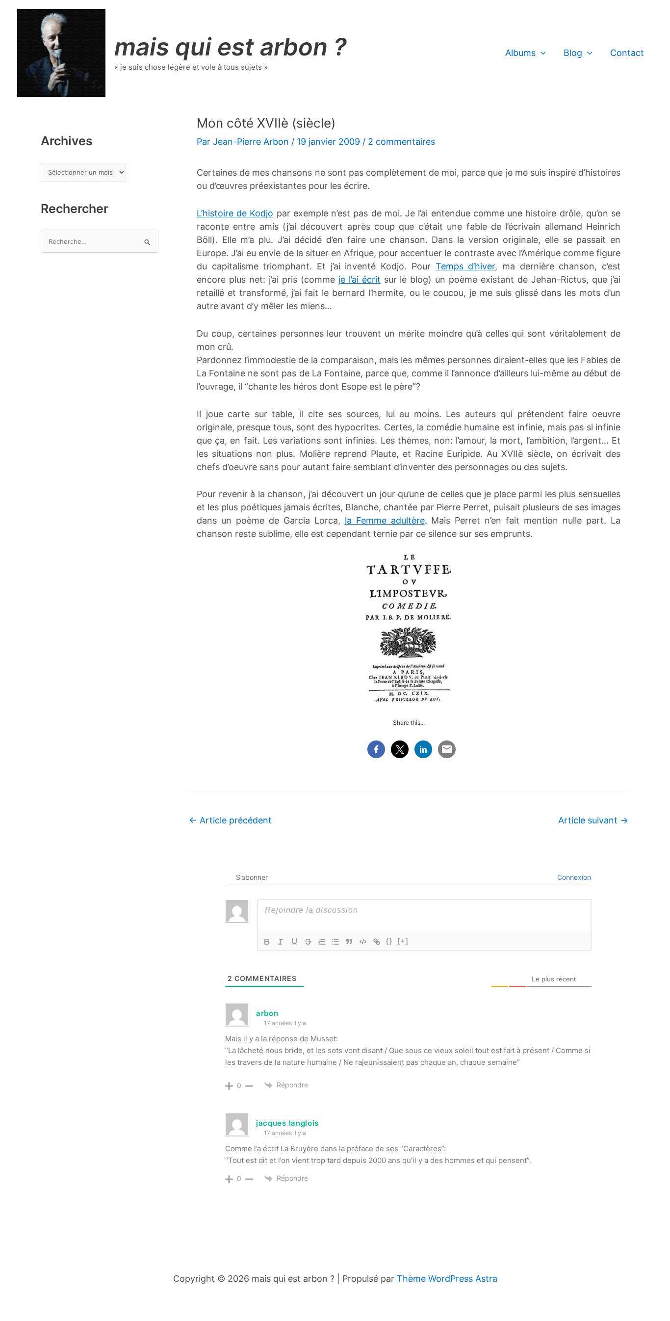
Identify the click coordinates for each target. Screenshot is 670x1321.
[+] (403, 941)
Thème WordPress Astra (447, 1278)
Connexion (573, 877)
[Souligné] (294, 942)
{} (389, 941)
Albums (520, 53)
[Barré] (308, 942)
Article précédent (230, 820)
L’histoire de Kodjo (235, 213)
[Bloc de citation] (349, 942)
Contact (627, 53)
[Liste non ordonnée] (335, 942)
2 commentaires (401, 141)
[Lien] (377, 942)
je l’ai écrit (359, 279)
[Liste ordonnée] (322, 942)
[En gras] (267, 942)
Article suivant (593, 820)
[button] (541, 53)
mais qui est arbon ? (230, 46)
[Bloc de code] (363, 942)
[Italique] (280, 942)
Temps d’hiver (465, 266)
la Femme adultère (385, 520)
